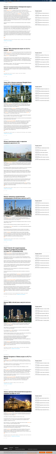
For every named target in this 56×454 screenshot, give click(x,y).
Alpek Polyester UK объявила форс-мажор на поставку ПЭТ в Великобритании (42, 260)
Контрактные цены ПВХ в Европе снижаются (41, 152)
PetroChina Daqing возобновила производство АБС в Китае (42, 91)
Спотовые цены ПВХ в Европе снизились (41, 150)
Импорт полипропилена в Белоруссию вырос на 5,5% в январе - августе (42, 20)
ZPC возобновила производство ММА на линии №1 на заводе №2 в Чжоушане (42, 315)
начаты (7, 112)
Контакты (16, 447)
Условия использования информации (20, 449)
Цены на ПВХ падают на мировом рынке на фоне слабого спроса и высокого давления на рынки (42, 147)
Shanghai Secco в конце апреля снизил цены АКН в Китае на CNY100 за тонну (42, 98)
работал (28, 112)
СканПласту (9, 232)
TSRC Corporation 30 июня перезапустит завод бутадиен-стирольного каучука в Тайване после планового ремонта (42, 374)
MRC (4, 37)
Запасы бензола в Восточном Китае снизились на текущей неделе (42, 205)
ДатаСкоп (19, 13)
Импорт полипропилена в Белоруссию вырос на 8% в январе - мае (42, 22)
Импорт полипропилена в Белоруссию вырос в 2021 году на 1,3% (42, 13)
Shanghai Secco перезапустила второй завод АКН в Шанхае (42, 95)
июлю (11, 226)
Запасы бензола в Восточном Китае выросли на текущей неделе (42, 214)
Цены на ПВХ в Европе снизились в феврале (41, 154)
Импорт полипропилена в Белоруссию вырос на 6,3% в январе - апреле (42, 17)
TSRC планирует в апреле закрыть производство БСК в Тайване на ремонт (42, 372)
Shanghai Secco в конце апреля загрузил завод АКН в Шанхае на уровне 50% (42, 100)
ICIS (18, 106)
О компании (11, 447)
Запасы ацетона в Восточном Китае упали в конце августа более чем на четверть (42, 407)
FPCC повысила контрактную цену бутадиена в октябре (42, 367)
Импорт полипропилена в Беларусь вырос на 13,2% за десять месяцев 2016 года (42, 24)
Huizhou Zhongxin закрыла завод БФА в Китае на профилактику (42, 409)
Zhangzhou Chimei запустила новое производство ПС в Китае (42, 93)
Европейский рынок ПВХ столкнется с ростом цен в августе (42, 157)
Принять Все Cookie (49, 452)
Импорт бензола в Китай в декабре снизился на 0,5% (42, 207)
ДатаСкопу (8, 341)
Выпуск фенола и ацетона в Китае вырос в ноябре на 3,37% (42, 400)
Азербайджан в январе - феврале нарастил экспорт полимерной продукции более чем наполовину (42, 15)
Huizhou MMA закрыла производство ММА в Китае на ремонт (42, 313)
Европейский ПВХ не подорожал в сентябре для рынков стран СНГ (42, 59)
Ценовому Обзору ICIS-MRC (11, 279)
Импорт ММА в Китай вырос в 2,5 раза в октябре (42, 308)
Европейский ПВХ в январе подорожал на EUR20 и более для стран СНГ (42, 66)
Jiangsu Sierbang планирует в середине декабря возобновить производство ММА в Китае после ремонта (42, 320)
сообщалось (8, 369)
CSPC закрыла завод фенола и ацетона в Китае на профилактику (42, 405)
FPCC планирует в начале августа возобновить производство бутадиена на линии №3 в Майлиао (42, 365)
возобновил (14, 108)
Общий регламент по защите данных (32, 449)
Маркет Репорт (9, 10)
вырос (26, 182)
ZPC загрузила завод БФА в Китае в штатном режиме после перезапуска (42, 402)
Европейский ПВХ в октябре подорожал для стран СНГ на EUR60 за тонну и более (42, 57)
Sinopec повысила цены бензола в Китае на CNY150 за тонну (42, 212)
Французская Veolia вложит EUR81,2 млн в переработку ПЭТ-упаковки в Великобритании (42, 258)
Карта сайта (10, 449)
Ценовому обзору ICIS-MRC (11, 120)
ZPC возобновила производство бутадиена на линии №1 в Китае (42, 88)
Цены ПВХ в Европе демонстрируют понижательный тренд (42, 159)
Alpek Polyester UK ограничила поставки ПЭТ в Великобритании (42, 267)
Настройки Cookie (42, 452)
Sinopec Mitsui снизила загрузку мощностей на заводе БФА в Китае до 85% (42, 398)
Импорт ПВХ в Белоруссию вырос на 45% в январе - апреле (42, 64)
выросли (28, 422)
